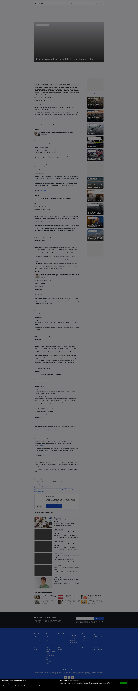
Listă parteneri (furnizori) (63, 685)
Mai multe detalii (7, 683)
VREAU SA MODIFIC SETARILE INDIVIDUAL (123, 685)
